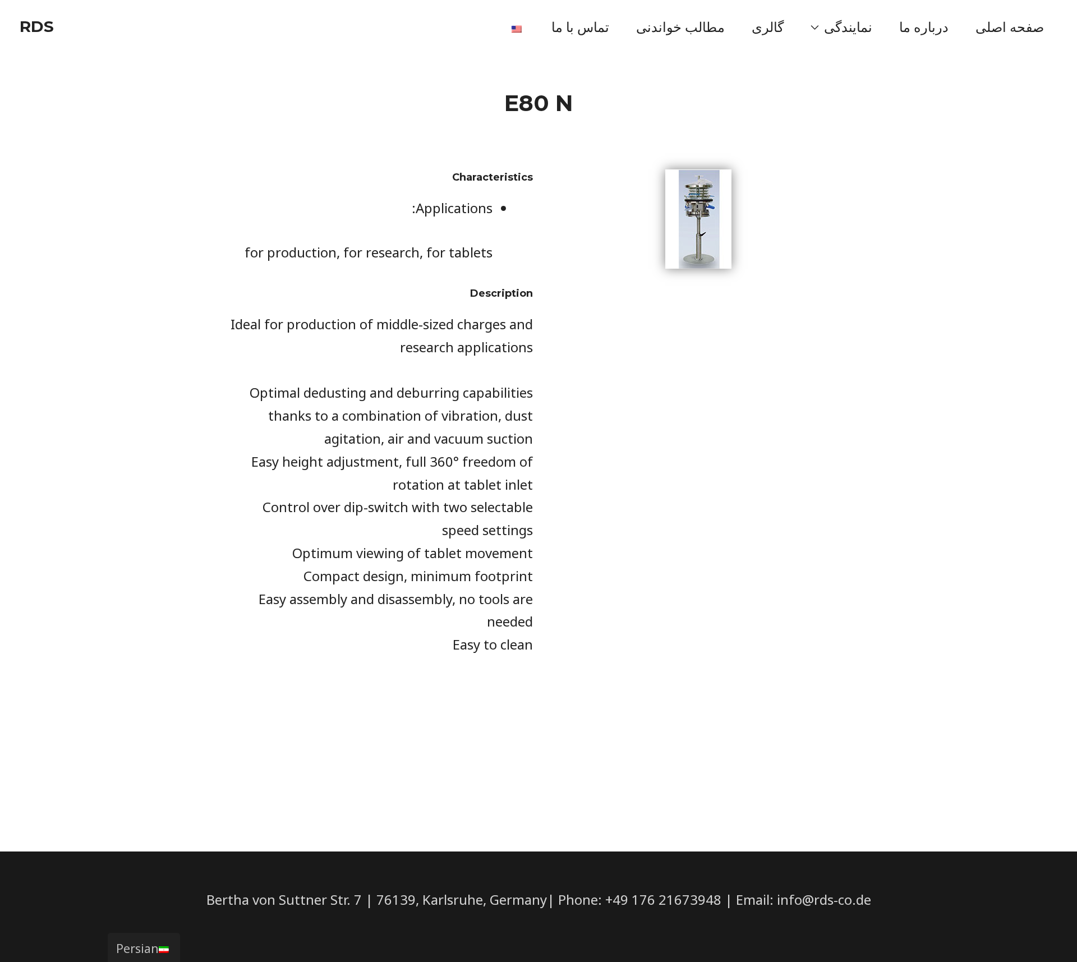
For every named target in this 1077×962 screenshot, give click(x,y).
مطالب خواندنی (680, 26)
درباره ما (924, 26)
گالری (768, 26)
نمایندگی (848, 26)
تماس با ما (580, 26)
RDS (37, 26)
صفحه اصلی (1009, 26)
